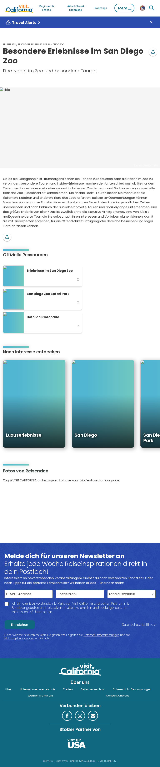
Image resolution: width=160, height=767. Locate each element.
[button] (153, 52)
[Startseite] (19, 8)
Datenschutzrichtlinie (137, 625)
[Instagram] (9, 493)
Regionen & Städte (46, 8)
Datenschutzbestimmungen (101, 635)
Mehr (122, 8)
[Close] (154, 22)
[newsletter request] (93, 716)
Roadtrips (101, 8)
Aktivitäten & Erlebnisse (75, 8)
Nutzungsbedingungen (19, 638)
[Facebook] (67, 716)
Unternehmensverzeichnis (37, 689)
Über (8, 689)
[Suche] (151, 8)
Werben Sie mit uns (41, 695)
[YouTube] (20, 493)
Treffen (68, 689)
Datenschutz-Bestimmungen (132, 689)
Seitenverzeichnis (93, 689)
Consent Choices (117, 695)
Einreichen (19, 624)
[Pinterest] (15, 493)
